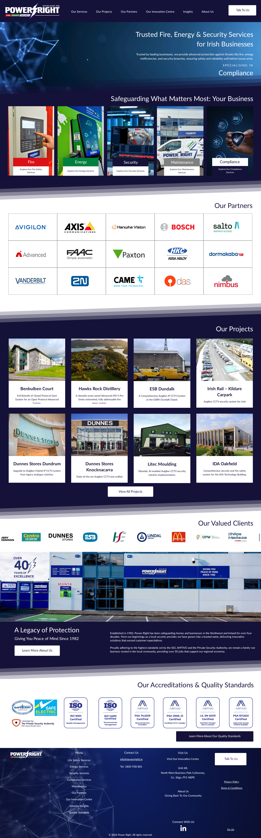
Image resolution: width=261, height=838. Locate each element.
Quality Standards (79, 812)
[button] (79, 11)
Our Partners (79, 793)
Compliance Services (79, 780)
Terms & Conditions (231, 788)
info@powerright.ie (131, 759)
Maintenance (79, 786)
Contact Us (131, 752)
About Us (183, 791)
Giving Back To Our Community (183, 795)
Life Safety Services (79, 760)
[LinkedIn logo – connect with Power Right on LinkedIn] (183, 828)
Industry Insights (79, 806)
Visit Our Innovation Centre (183, 759)
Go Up (230, 829)
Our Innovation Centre (79, 799)
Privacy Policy (231, 782)
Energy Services (79, 766)
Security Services (79, 773)
